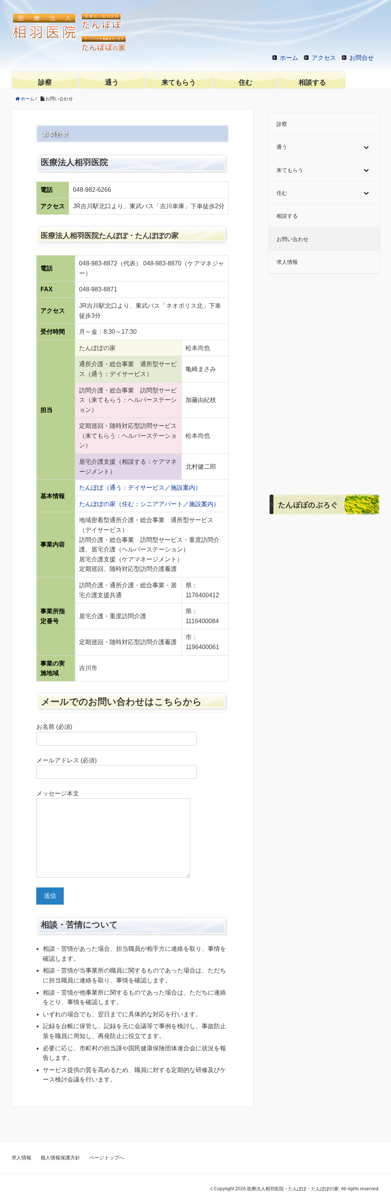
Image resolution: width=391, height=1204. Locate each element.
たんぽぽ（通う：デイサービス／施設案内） (140, 487)
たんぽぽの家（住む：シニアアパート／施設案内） (149, 504)
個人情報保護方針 (60, 1158)
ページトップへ (106, 1158)
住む (245, 82)
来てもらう (179, 82)
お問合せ (361, 58)
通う (112, 82)
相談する (312, 82)
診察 (45, 82)
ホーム (289, 58)
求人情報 (21, 1158)
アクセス (324, 58)
